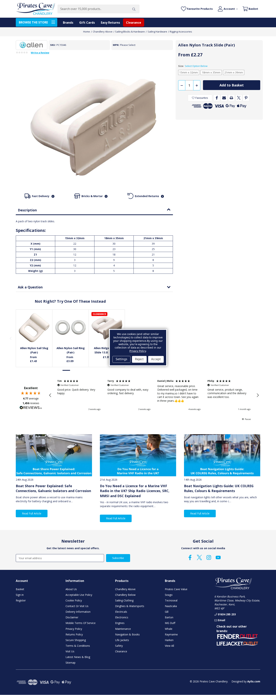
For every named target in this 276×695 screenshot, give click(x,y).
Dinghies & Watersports (129, 606)
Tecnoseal (171, 600)
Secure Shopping (76, 640)
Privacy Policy (74, 629)
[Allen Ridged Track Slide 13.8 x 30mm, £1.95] (107, 327)
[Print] (231, 98)
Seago (169, 595)
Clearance (133, 22)
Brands (68, 22)
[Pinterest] (246, 98)
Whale (168, 629)
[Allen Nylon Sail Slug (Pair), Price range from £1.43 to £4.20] (34, 327)
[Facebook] (216, 98)
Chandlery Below (125, 595)
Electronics (121, 617)
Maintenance (123, 629)
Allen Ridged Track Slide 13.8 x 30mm (107, 350)
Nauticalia (171, 606)
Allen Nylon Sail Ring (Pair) (71, 350)
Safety (119, 645)
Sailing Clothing (124, 600)
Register (21, 600)
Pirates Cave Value (176, 589)
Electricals (121, 611)
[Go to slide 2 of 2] (74, 370)
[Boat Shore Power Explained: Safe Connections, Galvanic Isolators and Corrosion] (54, 455)
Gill (166, 611)
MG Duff (170, 623)
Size (193, 66)
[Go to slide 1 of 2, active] (66, 370)
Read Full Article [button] (31, 513)
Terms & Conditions (78, 645)
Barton (169, 617)
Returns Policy (74, 634)
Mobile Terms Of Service (81, 623)
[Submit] (134, 9)
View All (169, 645)
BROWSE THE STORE (33, 22)
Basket (20, 589)
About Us (71, 589)
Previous (10, 338)
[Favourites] (34, 334)
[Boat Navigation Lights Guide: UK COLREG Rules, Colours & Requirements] (222, 455)
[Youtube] (218, 557)
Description (27, 210)
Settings (121, 359)
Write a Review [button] (40, 52)
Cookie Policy (74, 600)
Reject (139, 359)
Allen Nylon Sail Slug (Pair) (34, 350)
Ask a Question (30, 287)
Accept (156, 359)
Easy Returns (110, 22)
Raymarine (171, 634)
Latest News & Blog (78, 657)
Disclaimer (72, 617)
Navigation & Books (127, 634)
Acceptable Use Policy (79, 595)
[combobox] (92, 9)
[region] (154, 395)
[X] (238, 98)
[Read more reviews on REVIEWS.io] (31, 408)
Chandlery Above (125, 589)
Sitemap (70, 662)
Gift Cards (87, 22)
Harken (169, 640)
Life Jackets (122, 640)
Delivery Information (78, 611)
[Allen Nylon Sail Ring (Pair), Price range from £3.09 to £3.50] (70, 327)
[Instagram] (208, 557)
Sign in (20, 595)
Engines (119, 623)
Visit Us (70, 651)
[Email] (224, 98)
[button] (50, 395)
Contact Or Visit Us (77, 606)
